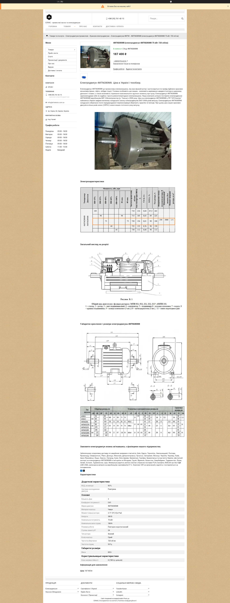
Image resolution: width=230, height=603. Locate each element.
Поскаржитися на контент (108, 601)
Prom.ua (126, 598)
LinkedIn (119, 592)
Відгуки (51, 67)
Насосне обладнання (53, 592)
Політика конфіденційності (127, 601)
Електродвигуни (51, 589)
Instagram (119, 595)
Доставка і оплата (115, 26)
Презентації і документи (57, 60)
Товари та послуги (56, 36)
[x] (84, 471)
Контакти (97, 26)
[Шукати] (182, 19)
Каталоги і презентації (89, 595)
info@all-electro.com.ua (56, 102)
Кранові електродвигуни (99, 36)
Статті (50, 57)
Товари (67, 26)
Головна (53, 26)
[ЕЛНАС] (49, 17)
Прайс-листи (53, 53)
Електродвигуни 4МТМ (120, 36)
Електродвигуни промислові (77, 36)
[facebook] (81, 471)
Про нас (83, 26)
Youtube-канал (121, 589)
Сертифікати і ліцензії (89, 589)
